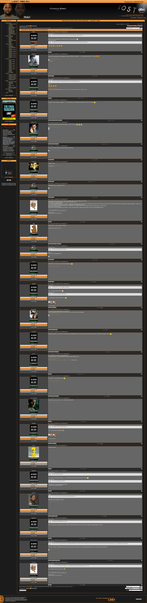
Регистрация (138, 15)
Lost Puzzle (11, 83)
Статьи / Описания (9, 44)
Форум (7, 92)
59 (67, 199)
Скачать (7, 58)
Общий (24, 586)
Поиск (138, 24)
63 (69, 283)
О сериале (11, 24)
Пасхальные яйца (12, 40)
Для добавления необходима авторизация (9, 153)
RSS (141, 24)
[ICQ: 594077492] (53, 281)
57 (67, 161)
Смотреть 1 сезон (12, 74)
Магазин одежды (12, 27)
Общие (10, 43)
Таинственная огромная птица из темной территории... (42, 586)
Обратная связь (12, 32)
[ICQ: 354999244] (53, 75)
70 (66, 445)
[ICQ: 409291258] (53, 159)
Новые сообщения (120, 24)
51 (67, 31)
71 (66, 470)
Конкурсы (10, 29)
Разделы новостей (9, 35)
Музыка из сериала (12, 87)
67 (69, 375)
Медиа (7, 80)
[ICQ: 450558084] (56, 120)
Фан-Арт (10, 89)
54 (66, 100)
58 (67, 183)
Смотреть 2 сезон (12, 75)
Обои (10, 84)
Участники (127, 24)
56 (67, 145)
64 (69, 309)
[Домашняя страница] (53, 181)
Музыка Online (132, 15)
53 (69, 77)
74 (66, 540)
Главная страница (125, 15)
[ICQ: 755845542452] (55, 243)
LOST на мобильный (11, 26)
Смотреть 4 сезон (12, 77)
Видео (10, 37)
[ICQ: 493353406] (53, 351)
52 (67, 54)
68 (69, 398)
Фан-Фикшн (11, 91)
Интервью (11, 39)
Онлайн (7, 73)
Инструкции (11, 72)
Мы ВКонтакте (11, 31)
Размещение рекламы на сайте (12, 33)
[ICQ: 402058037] (53, 143)
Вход (142, 15)
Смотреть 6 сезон (12, 78)
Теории (10, 38)
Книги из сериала (12, 88)
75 (67, 562)
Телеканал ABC (12, 79)
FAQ (9, 34)
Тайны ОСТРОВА (29, 586)
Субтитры (11, 70)
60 (66, 223)
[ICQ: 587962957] (53, 396)
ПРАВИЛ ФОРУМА (74, 360)
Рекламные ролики (12, 81)
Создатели (11, 45)
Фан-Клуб (10, 90)
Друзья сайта (11, 28)
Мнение (10, 41)
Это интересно (11, 46)
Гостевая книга (12, 30)
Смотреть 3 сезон (12, 76)
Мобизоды (11, 82)
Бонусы (10, 71)
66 (69, 353)
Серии (10, 42)
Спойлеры (11, 36)
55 (67, 122)
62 (67, 261)
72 (67, 492)
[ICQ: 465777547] (56, 329)
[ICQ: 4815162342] (59, 560)
